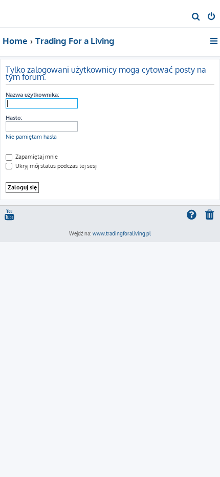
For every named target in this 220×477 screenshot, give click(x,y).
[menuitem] (196, 17)
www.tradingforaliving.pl (122, 233)
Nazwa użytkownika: (32, 94)
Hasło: (14, 117)
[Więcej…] (214, 41)
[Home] (24, 13)
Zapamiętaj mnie (36, 156)
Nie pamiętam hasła (31, 136)
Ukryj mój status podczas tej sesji (56, 165)
